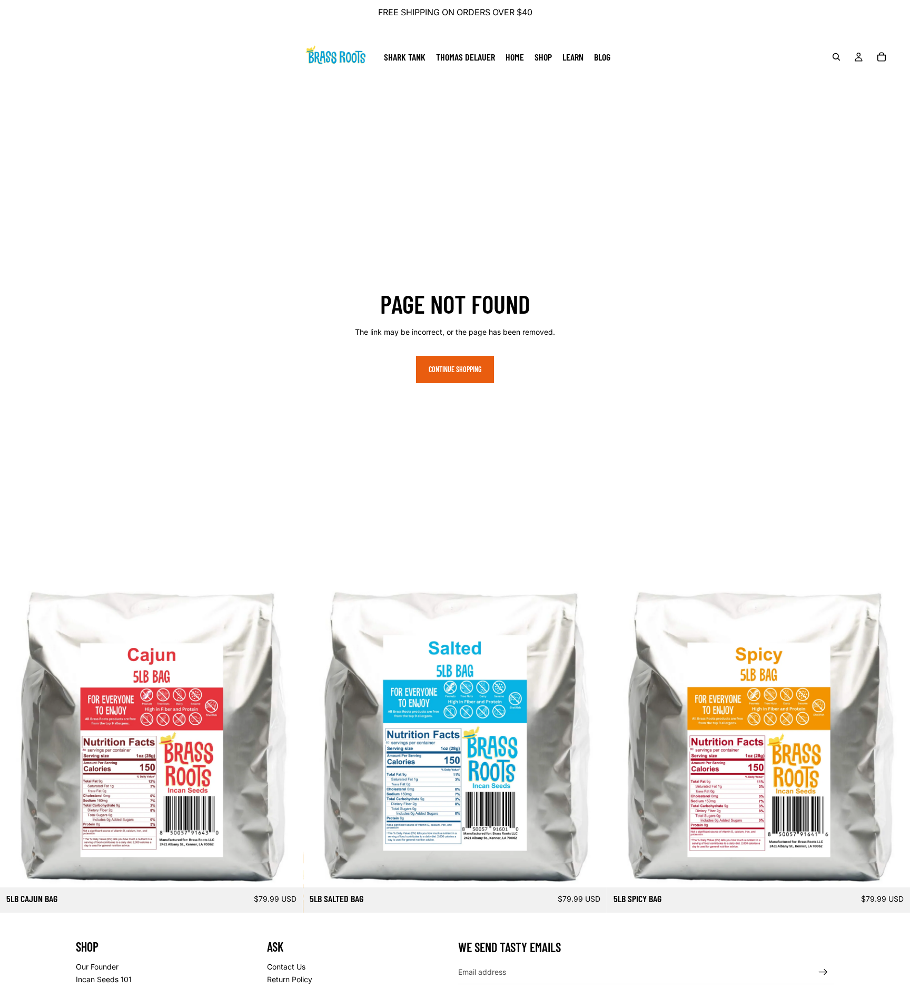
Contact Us (286, 966)
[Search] (836, 56)
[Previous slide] (16, 735)
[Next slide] (287, 735)
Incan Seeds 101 (104, 979)
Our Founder (97, 966)
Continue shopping (455, 369)
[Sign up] (823, 972)
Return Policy (289, 979)
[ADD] (287, 871)
